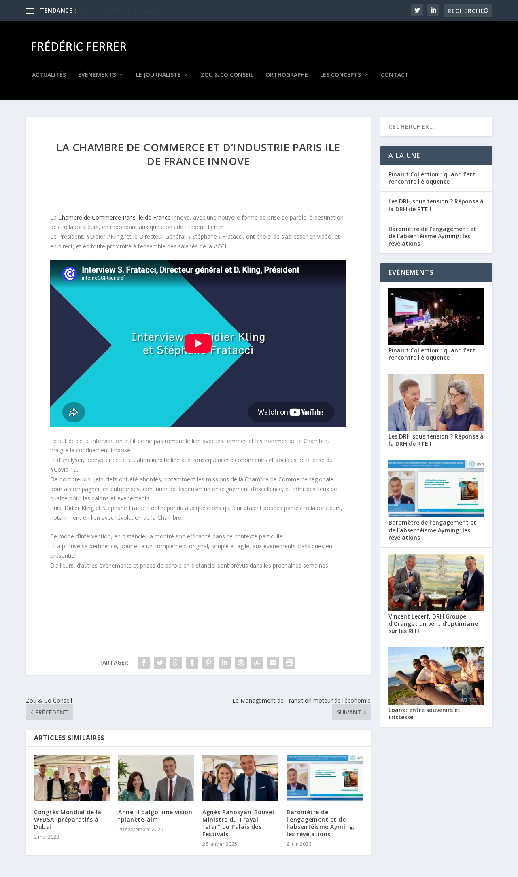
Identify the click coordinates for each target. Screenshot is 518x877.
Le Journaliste (158, 75)
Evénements (97, 75)
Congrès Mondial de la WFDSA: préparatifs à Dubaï (68, 819)
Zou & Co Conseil (227, 75)
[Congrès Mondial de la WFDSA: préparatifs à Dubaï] (72, 778)
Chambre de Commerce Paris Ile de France (114, 217)
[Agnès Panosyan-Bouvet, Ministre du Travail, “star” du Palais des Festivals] (240, 778)
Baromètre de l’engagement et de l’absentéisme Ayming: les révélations (321, 823)
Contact (395, 75)
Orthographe (286, 75)
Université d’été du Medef (111, 10)
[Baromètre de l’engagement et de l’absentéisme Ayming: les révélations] (325, 778)
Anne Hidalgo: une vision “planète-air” (155, 815)
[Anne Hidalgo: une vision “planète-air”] (156, 778)
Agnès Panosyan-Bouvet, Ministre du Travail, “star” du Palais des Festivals (239, 823)
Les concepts (340, 75)
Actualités (49, 75)
